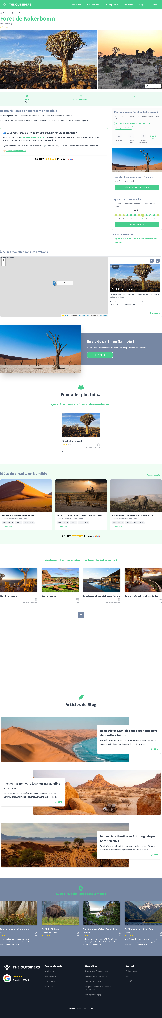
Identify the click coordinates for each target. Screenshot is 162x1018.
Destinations (93, 4)
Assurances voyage (93, 981)
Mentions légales (75, 1008)
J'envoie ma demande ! (16, 150)
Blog (141, 4)
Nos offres (128, 4)
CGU (86, 1008)
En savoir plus (137, 224)
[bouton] (152, 261)
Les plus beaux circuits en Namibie (134, 176)
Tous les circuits (154, 475)
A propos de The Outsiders (96, 971)
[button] (54, 159)
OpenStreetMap (83, 315)
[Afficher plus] (81, 615)
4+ (153, 136)
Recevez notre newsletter (96, 976)
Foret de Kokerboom (22, 13)
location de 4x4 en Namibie (32, 137)
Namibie (8, 13)
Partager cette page (94, 994)
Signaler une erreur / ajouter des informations (136, 238)
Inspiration (76, 4)
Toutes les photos (154, 86)
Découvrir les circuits (137, 187)
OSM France (103, 315)
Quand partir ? (111, 4)
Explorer (100, 355)
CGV (91, 1008)
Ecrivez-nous (131, 971)
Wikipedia (119, 242)
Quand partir (50, 981)
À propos (153, 4)
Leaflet (66, 315)
